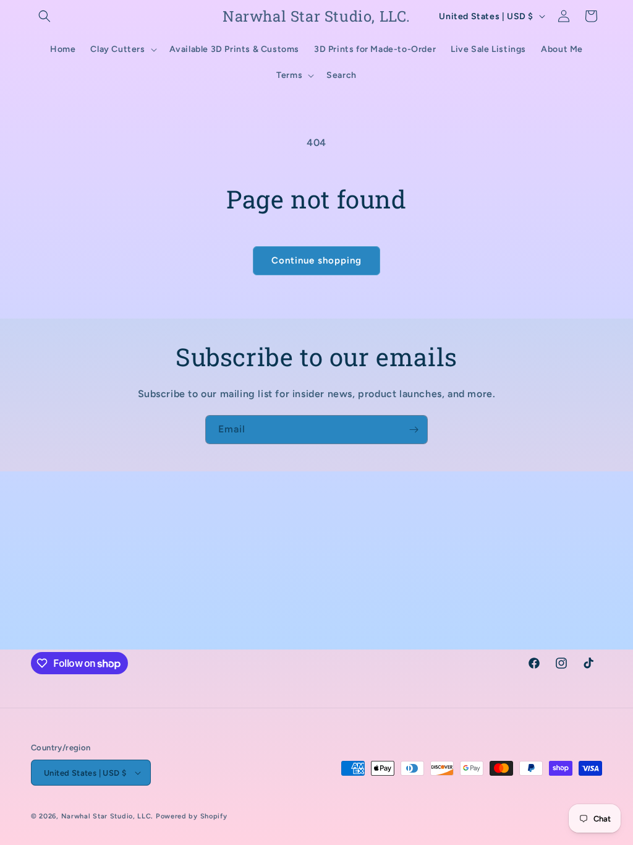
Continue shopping (316, 260)
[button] (44, 16)
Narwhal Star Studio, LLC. (108, 816)
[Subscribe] (413, 429)
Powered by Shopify (191, 816)
